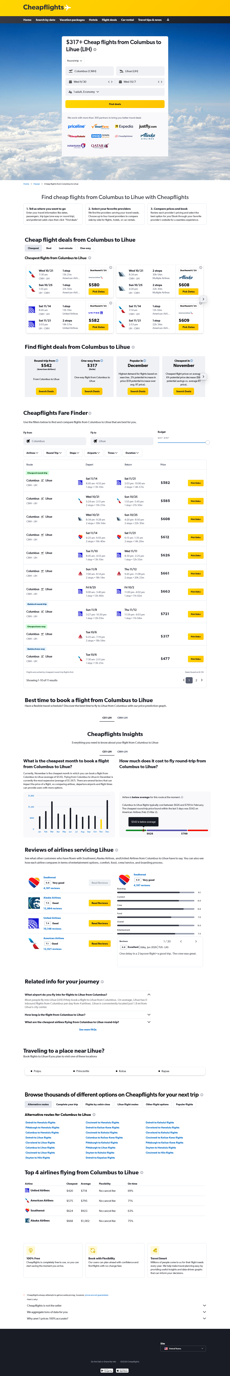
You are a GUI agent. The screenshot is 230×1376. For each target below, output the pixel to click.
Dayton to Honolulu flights (161, 1147)
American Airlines (53, 938)
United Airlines (52, 917)
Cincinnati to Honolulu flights (102, 1122)
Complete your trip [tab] (67, 1104)
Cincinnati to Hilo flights (159, 1152)
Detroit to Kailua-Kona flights (102, 1127)
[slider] (208, 442)
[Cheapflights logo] (43, 8)
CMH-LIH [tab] (122, 717)
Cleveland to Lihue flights (40, 1142)
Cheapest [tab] (33, 248)
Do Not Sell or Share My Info (103, 1361)
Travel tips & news (150, 19)
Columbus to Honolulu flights (42, 1132)
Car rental (127, 19)
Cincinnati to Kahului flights (102, 1132)
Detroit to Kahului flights (160, 1122)
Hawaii (36, 184)
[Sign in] (168, 20)
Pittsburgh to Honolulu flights (42, 1127)
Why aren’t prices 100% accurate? (47, 1318)
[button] (94, 50)
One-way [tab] (85, 248)
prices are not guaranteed (96, 1295)
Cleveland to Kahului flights (162, 1132)
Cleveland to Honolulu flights (162, 1127)
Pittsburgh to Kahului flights (102, 1142)
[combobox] (74, 60)
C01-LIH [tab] (107, 717)
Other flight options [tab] (157, 1104)
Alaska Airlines (52, 897)
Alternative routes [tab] (38, 1104)
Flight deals (109, 19)
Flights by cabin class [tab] (98, 1104)
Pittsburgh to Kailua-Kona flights (164, 1142)
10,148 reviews (52, 928)
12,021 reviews (52, 949)
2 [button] (196, 680)
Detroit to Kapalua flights (100, 1157)
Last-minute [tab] (66, 248)
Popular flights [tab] (184, 1104)
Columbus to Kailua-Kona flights (104, 1137)
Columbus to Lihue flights (40, 1147)
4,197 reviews (51, 888)
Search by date (45, 19)
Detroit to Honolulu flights (40, 1122)
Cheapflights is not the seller (44, 1305)
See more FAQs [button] (87, 1029)
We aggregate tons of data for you (47, 1312)
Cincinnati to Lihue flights (40, 1152)
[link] (46, 391)
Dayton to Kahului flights (100, 1152)
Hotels (93, 19)
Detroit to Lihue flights (38, 1137)
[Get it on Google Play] (107, 1371)
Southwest (49, 877)
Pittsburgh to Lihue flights (100, 1147)
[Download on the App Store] (122, 1371)
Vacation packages (72, 19)
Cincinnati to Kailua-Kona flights (164, 1137)
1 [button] (189, 680)
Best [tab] (48, 248)
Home (27, 19)
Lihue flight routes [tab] (128, 1104)
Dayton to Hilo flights (38, 1157)
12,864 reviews (52, 908)
